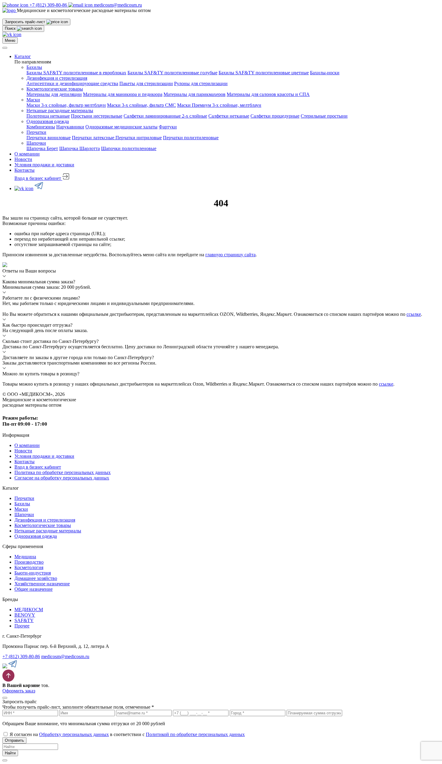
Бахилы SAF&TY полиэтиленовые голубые (172, 72)
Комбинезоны (40, 126)
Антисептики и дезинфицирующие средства (72, 83)
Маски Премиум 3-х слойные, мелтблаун (219, 105)
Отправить (14, 740)
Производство (29, 562)
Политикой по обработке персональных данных (195, 734)
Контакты (24, 170)
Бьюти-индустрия (32, 572)
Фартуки (168, 126)
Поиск (11, 28)
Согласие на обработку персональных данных (61, 477)
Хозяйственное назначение (42, 583)
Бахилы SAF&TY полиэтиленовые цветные (264, 72)
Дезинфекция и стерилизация (56, 78)
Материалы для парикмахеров (195, 94)
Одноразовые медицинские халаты (121, 126)
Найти (10, 753)
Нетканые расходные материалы (59, 110)
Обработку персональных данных (74, 734)
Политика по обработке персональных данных (62, 472)
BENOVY (24, 615)
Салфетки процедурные (274, 116)
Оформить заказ (18, 690)
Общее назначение (33, 589)
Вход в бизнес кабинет (38, 178)
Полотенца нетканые (48, 116)
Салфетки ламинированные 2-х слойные (165, 116)
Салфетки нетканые (228, 116)
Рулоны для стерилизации (201, 83)
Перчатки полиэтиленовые (191, 137)
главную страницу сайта (230, 254)
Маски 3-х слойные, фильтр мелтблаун (66, 105)
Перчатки (36, 132)
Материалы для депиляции (54, 94)
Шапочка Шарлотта (79, 148)
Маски (33, 99)
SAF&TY (24, 620)
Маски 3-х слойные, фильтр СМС (141, 105)
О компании (27, 153)
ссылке (414, 314)
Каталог (22, 56)
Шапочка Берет (42, 148)
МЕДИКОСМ (28, 609)
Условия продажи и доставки (44, 164)
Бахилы (34, 67)
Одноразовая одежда (47, 121)
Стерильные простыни (324, 116)
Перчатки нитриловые (138, 137)
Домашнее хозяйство (35, 578)
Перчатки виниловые (48, 137)
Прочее (21, 625)
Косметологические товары (54, 88)
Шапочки (36, 143)
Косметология (28, 567)
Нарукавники (70, 126)
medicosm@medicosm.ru (65, 656)
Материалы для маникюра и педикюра (122, 94)
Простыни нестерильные (96, 116)
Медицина (25, 556)
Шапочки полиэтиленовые (128, 148)
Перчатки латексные (93, 137)
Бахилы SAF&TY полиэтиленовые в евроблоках (76, 72)
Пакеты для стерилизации (146, 83)
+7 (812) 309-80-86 (21, 656)
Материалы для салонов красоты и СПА (268, 94)
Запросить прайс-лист (25, 22)
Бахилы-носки (324, 72)
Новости (23, 159)
